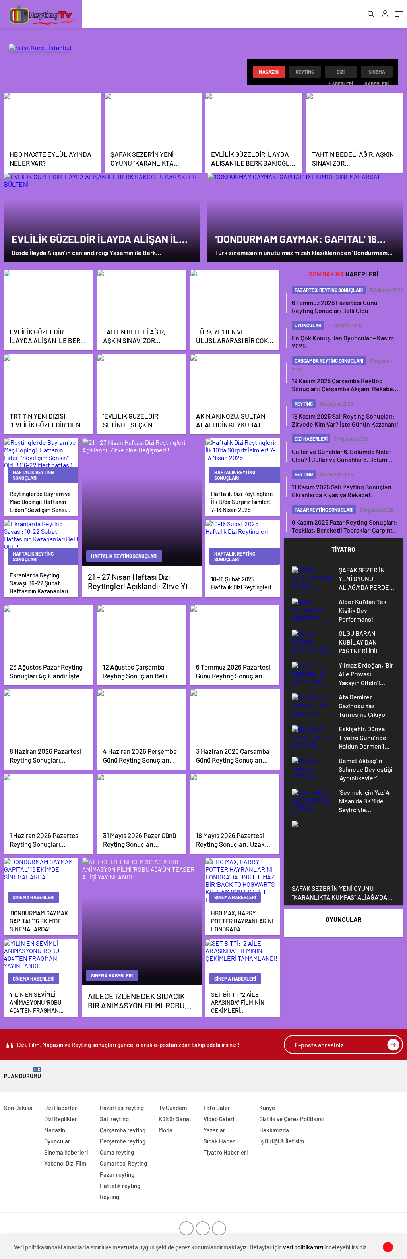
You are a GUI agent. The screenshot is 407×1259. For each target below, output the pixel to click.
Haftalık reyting (120, 1185)
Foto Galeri (217, 1107)
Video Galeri (219, 1118)
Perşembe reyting (122, 1141)
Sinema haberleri (376, 73)
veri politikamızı (303, 1247)
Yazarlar (214, 1129)
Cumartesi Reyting (123, 1163)
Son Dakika (18, 1107)
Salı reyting (114, 1118)
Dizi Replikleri (61, 1118)
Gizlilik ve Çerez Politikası (291, 1118)
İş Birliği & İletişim (281, 1141)
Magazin (269, 72)
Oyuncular (57, 1141)
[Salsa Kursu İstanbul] (40, 47)
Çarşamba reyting (122, 1129)
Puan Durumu (22, 1073)
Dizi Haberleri (341, 73)
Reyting (305, 72)
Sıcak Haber (219, 1141)
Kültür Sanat (175, 1118)
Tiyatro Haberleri (226, 1152)
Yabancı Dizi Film (65, 1163)
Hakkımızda (274, 1129)
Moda (165, 1129)
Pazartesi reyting (122, 1107)
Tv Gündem (173, 1107)
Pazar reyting (117, 1174)
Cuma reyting (117, 1152)
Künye (267, 1107)
